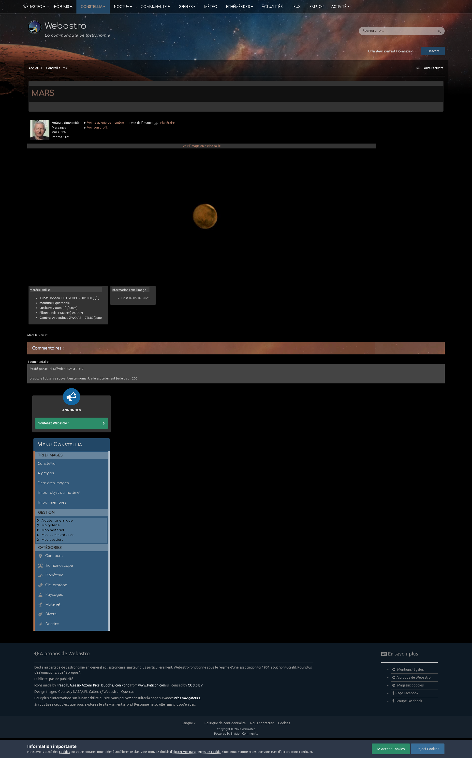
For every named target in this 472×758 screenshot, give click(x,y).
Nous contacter (262, 723)
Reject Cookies (427, 749)
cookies (64, 751)
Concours (53, 556)
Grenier (185, 7)
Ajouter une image (57, 520)
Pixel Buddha (103, 685)
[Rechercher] (439, 31)
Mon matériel (53, 530)
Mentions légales (410, 669)
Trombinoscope (58, 566)
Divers (50, 614)
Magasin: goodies (410, 685)
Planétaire (167, 122)
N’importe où (417, 31)
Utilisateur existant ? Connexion (391, 51)
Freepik (62, 685)
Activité (339, 7)
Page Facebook (407, 693)
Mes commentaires (58, 535)
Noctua (121, 7)
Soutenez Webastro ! (53, 423)
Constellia (91, 7)
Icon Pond (122, 685)
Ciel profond (55, 585)
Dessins (51, 624)
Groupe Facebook (409, 701)
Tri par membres (52, 502)
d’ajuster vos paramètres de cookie (195, 751)
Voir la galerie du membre (105, 122)
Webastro (32, 7)
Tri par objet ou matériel (59, 493)
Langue (188, 723)
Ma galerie (51, 525)
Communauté (154, 7)
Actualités (272, 7)
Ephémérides (238, 7)
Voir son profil (97, 127)
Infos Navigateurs (187, 698)
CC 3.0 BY (195, 685)
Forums (61, 7)
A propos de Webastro (414, 677)
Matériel (52, 604)
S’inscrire (433, 51)
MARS (67, 68)
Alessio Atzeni (81, 685)
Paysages (53, 595)
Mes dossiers (52, 539)
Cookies (284, 723)
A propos (46, 473)
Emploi (316, 7)
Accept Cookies (392, 749)
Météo (210, 7)
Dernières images (53, 483)
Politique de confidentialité (225, 723)
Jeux (296, 7)
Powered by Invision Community (236, 733)
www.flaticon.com (152, 685)
